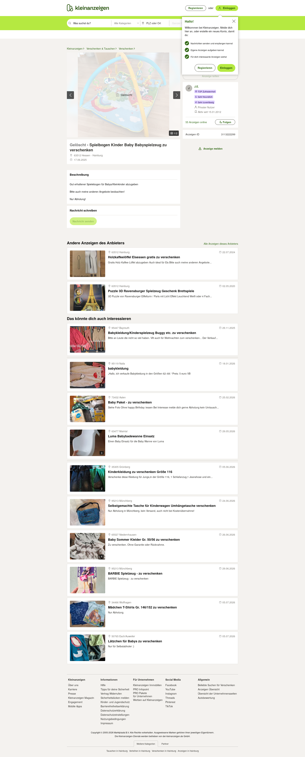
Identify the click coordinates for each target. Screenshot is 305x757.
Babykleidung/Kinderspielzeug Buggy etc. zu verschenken (152, 333)
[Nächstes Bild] (176, 95)
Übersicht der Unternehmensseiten (217, 693)
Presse (72, 693)
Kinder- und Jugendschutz (115, 702)
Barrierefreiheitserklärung (115, 706)
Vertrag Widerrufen (111, 693)
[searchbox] (92, 23)
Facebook (171, 685)
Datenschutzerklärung (113, 710)
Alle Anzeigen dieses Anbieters (221, 243)
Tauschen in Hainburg (117, 750)
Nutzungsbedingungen (113, 719)
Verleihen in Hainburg (139, 750)
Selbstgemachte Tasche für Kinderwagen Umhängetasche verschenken (162, 506)
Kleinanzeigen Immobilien (147, 685)
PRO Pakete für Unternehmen (142, 694)
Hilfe (103, 685)
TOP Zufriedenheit (206, 91)
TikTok (169, 706)
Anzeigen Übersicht (209, 689)
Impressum (107, 723)
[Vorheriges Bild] (70, 95)
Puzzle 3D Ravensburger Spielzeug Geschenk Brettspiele (151, 291)
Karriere (72, 689)
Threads (170, 697)
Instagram (171, 693)
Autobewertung (206, 697)
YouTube (170, 689)
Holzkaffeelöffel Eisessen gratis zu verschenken (144, 257)
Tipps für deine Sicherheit (115, 689)
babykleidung (118, 368)
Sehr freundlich (205, 96)
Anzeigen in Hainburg (188, 750)
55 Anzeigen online (196, 122)
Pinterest (170, 702)
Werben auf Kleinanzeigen (148, 700)
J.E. (196, 86)
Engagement (75, 702)
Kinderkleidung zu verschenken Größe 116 (140, 472)
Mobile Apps (75, 706)
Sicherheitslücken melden (115, 697)
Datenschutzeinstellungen (115, 714)
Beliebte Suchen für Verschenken (216, 685)
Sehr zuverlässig (206, 102)
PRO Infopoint (141, 689)
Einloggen (226, 68)
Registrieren (205, 68)
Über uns (73, 685)
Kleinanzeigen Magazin (81, 697)
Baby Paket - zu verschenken (130, 402)
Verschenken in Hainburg (164, 750)
